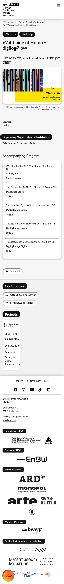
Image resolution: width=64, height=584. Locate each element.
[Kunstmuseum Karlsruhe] (23, 561)
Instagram (24, 390)
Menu (58, 5)
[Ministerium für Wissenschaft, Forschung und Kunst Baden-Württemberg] (27, 440)
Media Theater (13, 178)
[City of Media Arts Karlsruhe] (45, 574)
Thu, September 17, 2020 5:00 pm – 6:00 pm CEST (32, 187)
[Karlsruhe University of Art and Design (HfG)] (32, 550)
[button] (32, 85)
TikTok (40, 390)
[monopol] (32, 489)
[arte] (22, 500)
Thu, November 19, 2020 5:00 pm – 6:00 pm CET (31, 223)
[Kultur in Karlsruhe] (32, 511)
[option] (12, 345)
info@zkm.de (9, 420)
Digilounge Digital (15, 191)
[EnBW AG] (32, 459)
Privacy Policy (33, 380)
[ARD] (32, 478)
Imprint (19, 380)
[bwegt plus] (32, 531)
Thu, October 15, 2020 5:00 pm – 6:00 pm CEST (30, 205)
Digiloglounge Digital (16, 209)
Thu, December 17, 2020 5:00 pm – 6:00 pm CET (31, 241)
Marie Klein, (21, 302)
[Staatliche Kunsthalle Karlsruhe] (47, 561)
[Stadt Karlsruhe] (48, 440)
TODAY (8, 575)
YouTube (32, 390)
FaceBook (15, 390)
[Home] (13, 9)
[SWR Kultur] (48, 500)
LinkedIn (49, 390)
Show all (15, 271)
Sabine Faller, (23, 295)
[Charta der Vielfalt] (24, 574)
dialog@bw (12, 173)
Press (46, 380)
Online (6, 125)
